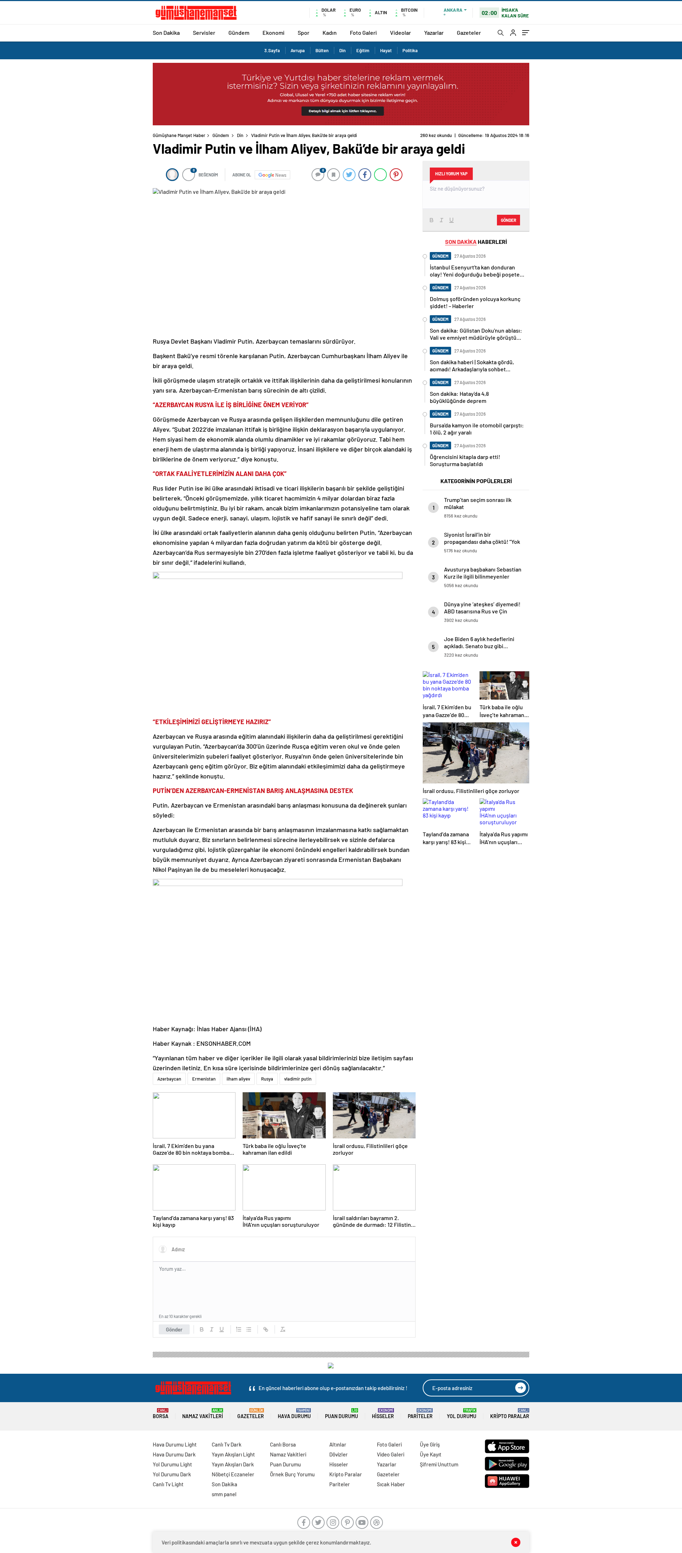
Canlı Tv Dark (227, 1444)
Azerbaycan (169, 1079)
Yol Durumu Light (172, 1464)
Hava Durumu (294, 1413)
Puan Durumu (341, 1413)
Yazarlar (434, 32)
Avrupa (298, 50)
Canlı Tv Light (168, 1484)
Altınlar (337, 1444)
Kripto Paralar (509, 1413)
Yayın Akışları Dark (233, 1464)
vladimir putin (298, 1079)
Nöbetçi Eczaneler (233, 1474)
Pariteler (420, 1413)
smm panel (224, 1494)
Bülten (322, 50)
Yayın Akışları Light (233, 1454)
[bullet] (249, 1329)
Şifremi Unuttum (439, 1464)
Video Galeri (390, 1454)
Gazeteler (469, 32)
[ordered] (239, 1329)
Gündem (238, 32)
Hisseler (383, 1413)
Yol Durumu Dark (172, 1474)
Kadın (330, 32)
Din (342, 50)
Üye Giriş (430, 1444)
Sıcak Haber (391, 1484)
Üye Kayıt (431, 1454)
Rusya (267, 1079)
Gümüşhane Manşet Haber (179, 135)
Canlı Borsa (283, 1444)
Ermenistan (204, 1079)
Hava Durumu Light (175, 1444)
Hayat (386, 50)
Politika (410, 50)
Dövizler (338, 1454)
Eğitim (362, 50)
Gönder (174, 1329)
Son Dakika (166, 32)
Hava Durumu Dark (174, 1454)
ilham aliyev (238, 1079)
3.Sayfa (272, 50)
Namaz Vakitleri (202, 1413)
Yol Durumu (461, 1413)
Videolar (400, 32)
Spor (303, 32)
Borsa (160, 1413)
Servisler (204, 32)
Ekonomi (273, 32)
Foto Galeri (363, 32)
